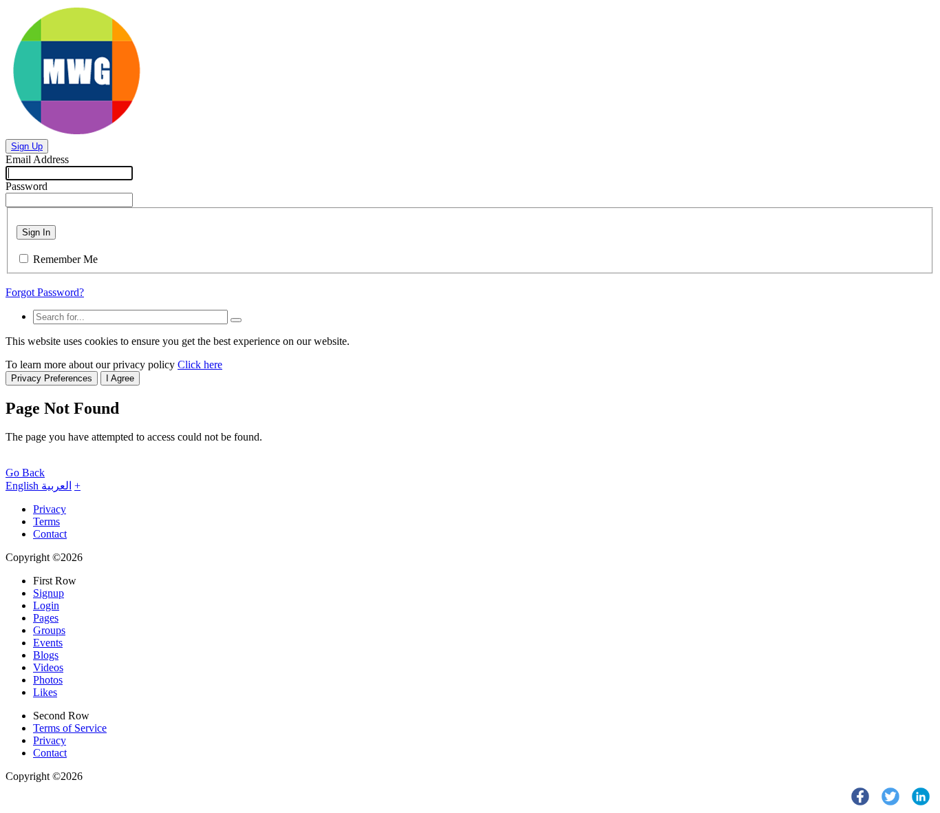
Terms (46, 521)
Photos (48, 680)
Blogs (45, 655)
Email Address (37, 159)
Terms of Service (70, 728)
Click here (200, 364)
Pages (45, 618)
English (23, 486)
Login (46, 605)
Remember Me (65, 259)
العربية (56, 486)
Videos (48, 667)
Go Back (25, 472)
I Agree (120, 378)
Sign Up (27, 146)
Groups (49, 630)
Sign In (36, 232)
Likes (45, 692)
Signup (48, 593)
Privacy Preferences (51, 378)
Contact (50, 534)
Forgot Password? (45, 292)
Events (48, 642)
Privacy (49, 509)
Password (26, 186)
